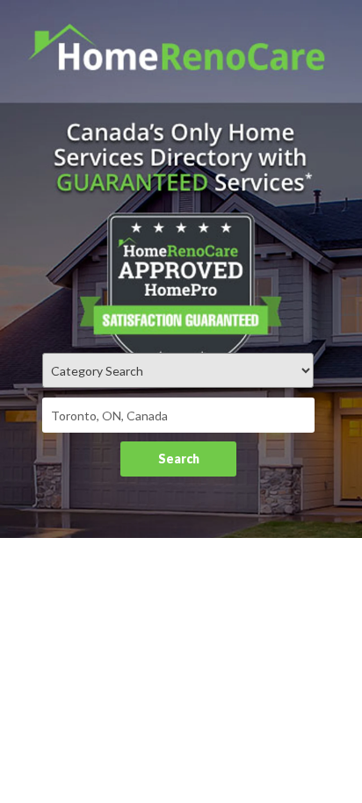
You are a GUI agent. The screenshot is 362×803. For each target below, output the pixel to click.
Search (178, 458)
